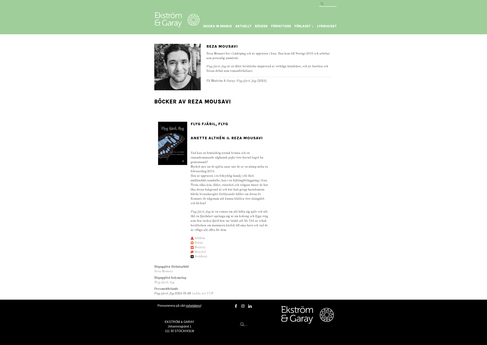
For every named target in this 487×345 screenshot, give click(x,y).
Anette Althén (208, 138)
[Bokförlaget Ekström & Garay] (177, 25)
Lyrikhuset (327, 26)
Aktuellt (243, 26)
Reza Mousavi (247, 138)
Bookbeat (200, 256)
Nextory (200, 247)
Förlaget (304, 26)
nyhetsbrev (193, 305)
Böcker (261, 26)
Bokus (198, 242)
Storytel (200, 252)
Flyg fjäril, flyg (209, 124)
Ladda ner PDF (202, 293)
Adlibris (199, 238)
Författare (281, 26)
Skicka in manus (217, 26)
